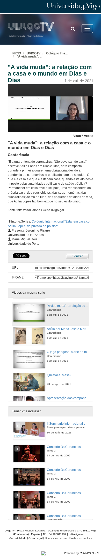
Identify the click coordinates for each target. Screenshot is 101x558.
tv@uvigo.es (76, 534)
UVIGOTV (33, 53)
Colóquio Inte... (57, 53)
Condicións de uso (56, 538)
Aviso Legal (35, 538)
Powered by (81, 553)
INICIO (16, 53)
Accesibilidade (17, 538)
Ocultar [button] (77, 256)
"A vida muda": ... (29, 56)
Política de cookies (80, 538)
